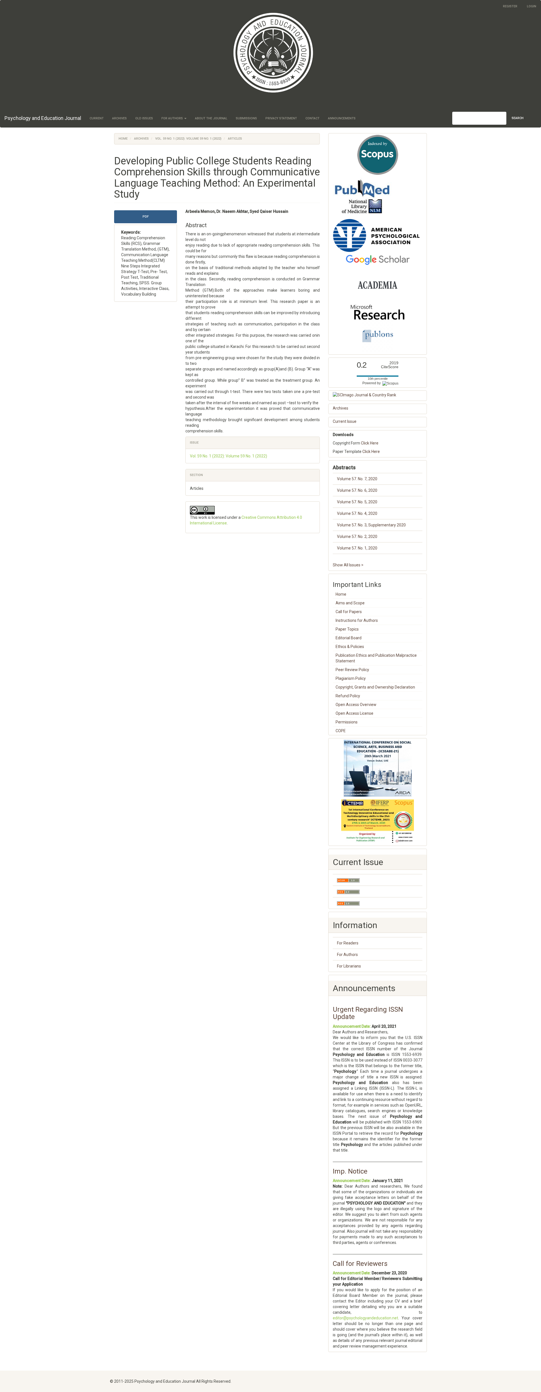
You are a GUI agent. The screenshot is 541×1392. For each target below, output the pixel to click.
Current (97, 118)
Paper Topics (347, 629)
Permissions (347, 722)
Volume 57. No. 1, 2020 (357, 548)
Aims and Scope (350, 603)
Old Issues (144, 118)
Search (518, 118)
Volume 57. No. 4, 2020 (357, 513)
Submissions (246, 118)
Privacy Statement (281, 118)
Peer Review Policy (352, 669)
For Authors (347, 954)
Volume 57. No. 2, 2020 (357, 536)
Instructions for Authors (357, 620)
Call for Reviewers (360, 1264)
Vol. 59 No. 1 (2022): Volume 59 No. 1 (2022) (188, 138)
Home (123, 138)
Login (531, 6)
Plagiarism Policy (351, 678)
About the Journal (211, 118)
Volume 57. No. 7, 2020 (357, 479)
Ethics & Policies (350, 646)
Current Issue (344, 421)
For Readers (347, 943)
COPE (341, 731)
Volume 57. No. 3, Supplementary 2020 (371, 525)
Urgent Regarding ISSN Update (368, 1013)
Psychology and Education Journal (43, 118)
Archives (119, 118)
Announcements (342, 118)
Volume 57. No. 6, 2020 (357, 490)
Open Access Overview (356, 704)
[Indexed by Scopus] (377, 155)
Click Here (369, 443)
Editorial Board (349, 638)
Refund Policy (348, 696)
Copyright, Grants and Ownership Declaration (375, 687)
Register (510, 6)
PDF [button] (146, 216)
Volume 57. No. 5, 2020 (357, 502)
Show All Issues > (348, 565)
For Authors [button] (172, 118)
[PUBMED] (362, 196)
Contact (312, 118)
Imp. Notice (350, 1171)
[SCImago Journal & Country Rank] (377, 395)
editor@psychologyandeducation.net (365, 1318)
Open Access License (354, 713)
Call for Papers (349, 611)
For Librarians (349, 966)
